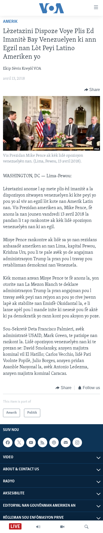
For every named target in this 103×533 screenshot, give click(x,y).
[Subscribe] (65, 442)
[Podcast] (54, 442)
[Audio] (38, 526)
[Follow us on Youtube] (31, 442)
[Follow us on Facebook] (7, 442)
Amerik (10, 22)
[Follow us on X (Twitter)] (19, 442)
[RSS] (42, 442)
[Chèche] (86, 526)
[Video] (62, 526)
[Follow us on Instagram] (77, 442)
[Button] (92, 89)
